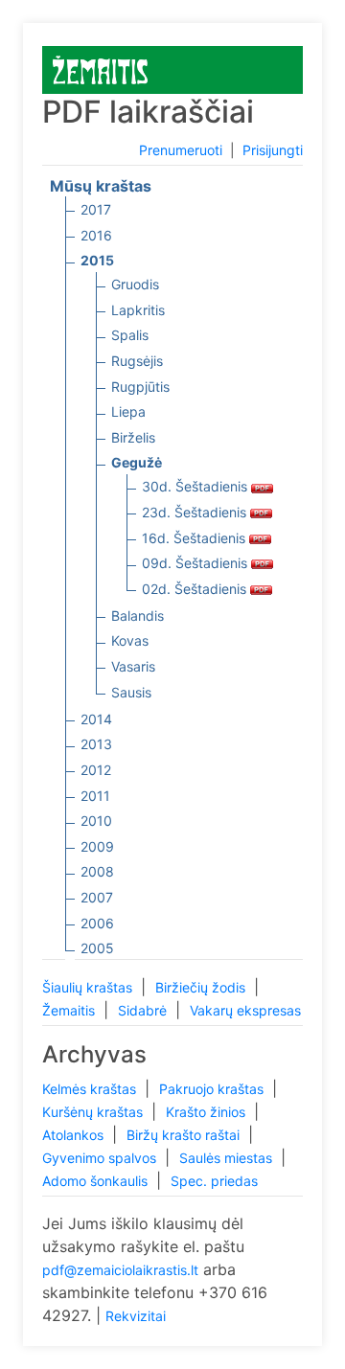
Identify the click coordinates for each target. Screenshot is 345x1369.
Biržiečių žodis (202, 987)
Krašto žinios (207, 1112)
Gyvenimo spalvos (101, 1158)
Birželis (133, 437)
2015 (97, 260)
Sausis (131, 692)
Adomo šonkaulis (96, 1181)
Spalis (130, 335)
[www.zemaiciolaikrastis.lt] (100, 68)
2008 (97, 871)
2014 (96, 719)
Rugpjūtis (140, 386)
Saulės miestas (227, 1158)
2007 (96, 897)
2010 (96, 820)
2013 (96, 744)
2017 (95, 209)
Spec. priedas (214, 1181)
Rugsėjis (137, 361)
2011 (95, 795)
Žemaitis (70, 1010)
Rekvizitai (135, 1316)
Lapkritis (138, 310)
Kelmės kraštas (91, 1089)
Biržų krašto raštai (184, 1135)
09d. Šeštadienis (196, 563)
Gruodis (135, 284)
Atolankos (74, 1135)
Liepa (128, 411)
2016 (96, 235)
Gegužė (136, 462)
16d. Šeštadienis (195, 538)
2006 (97, 923)
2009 (97, 846)
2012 (95, 770)
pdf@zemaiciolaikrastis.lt (120, 1270)
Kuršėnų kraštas (94, 1112)
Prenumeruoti (180, 150)
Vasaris (133, 666)
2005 (97, 948)
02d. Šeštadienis (196, 589)
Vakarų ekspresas (245, 1010)
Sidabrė (144, 1010)
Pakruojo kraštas (213, 1089)
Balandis (137, 615)
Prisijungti (272, 150)
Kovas (130, 640)
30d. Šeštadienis (196, 486)
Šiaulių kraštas (89, 987)
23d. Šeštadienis (196, 512)
